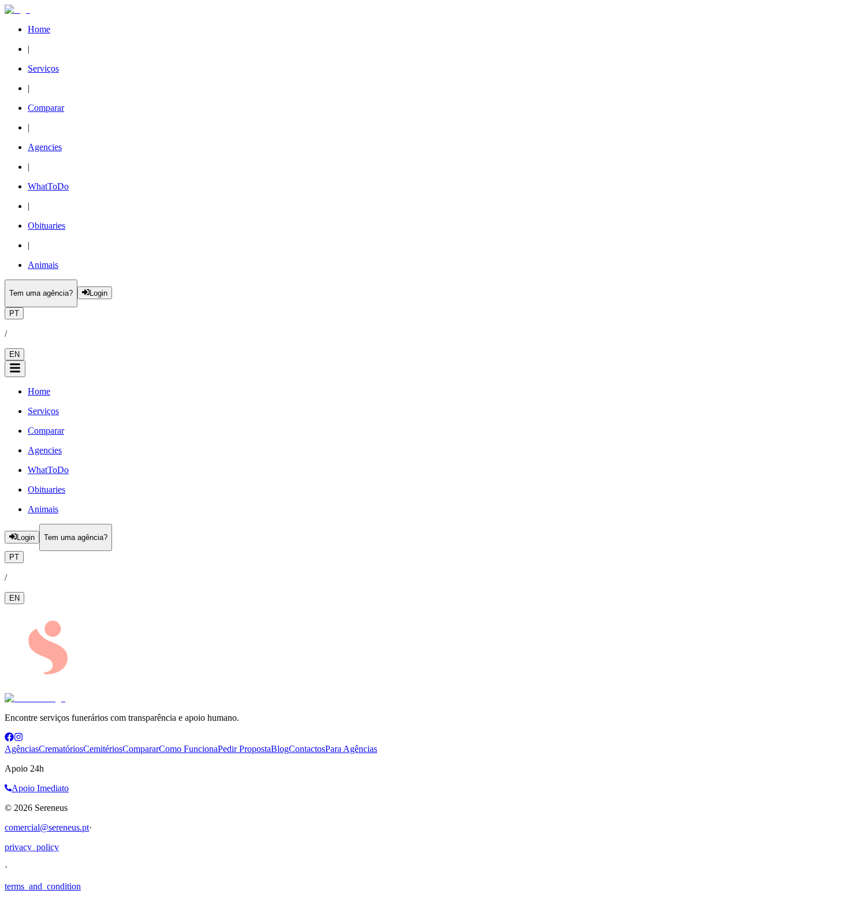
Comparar (140, 749)
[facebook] (9, 738)
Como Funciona (188, 749)
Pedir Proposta (244, 749)
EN (14, 354)
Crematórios (61, 749)
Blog (280, 749)
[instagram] (18, 738)
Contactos (307, 749)
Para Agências (351, 749)
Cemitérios (102, 749)
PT (14, 313)
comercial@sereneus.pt (47, 827)
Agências (22, 749)
